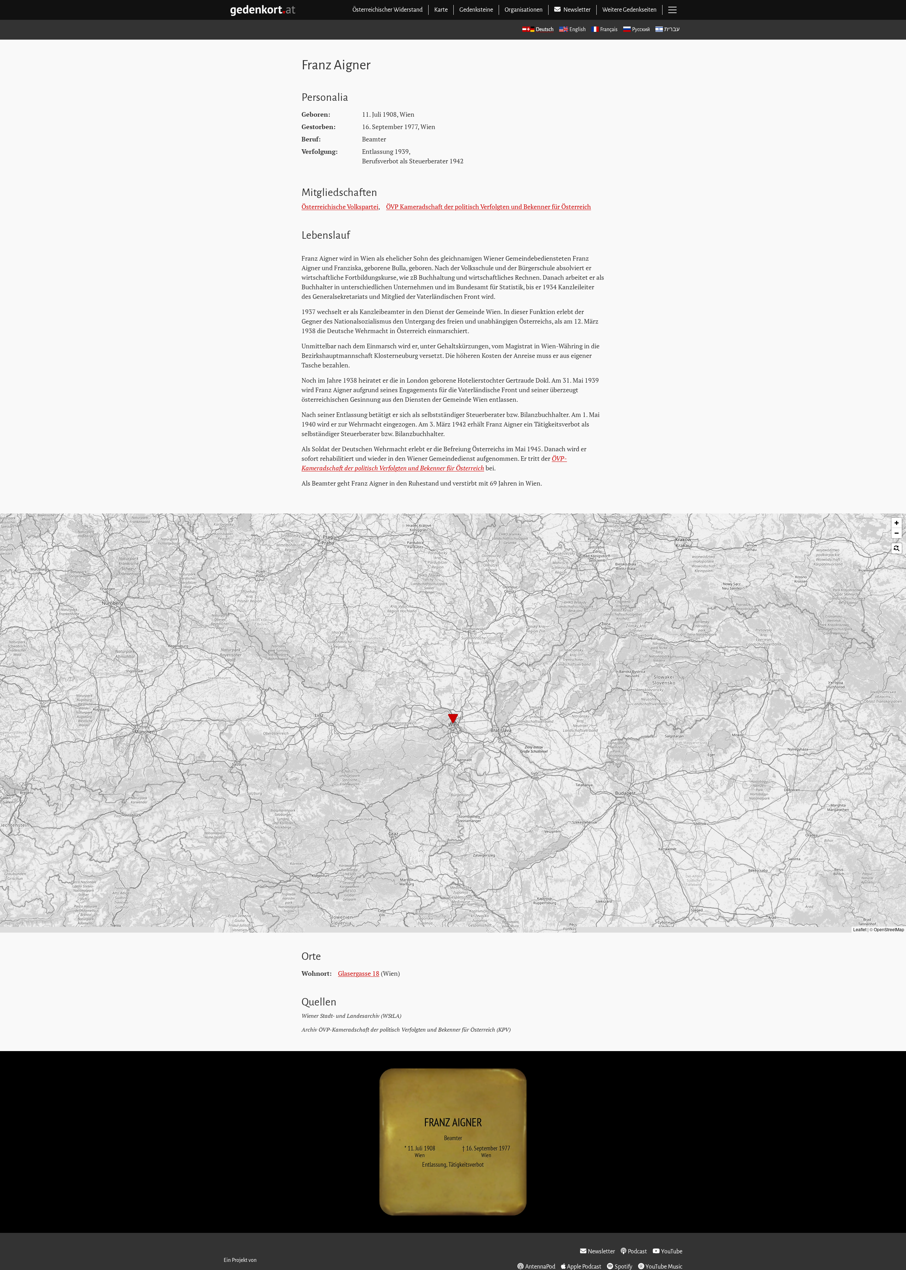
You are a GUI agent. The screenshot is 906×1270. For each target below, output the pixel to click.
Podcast (637, 1251)
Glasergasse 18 (358, 973)
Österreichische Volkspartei (340, 206)
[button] (453, 719)
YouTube (671, 1251)
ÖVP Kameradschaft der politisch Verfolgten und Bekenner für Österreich (488, 206)
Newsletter (601, 1251)
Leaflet (859, 929)
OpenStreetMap (889, 929)
